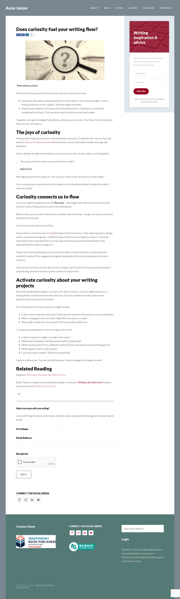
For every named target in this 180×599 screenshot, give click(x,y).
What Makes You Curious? (43, 386)
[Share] (27, 34)
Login (125, 539)
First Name (22, 429)
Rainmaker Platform (45, 585)
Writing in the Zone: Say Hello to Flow (46, 374)
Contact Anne (25, 526)
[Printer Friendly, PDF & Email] (19, 394)
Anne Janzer (17, 8)
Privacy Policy (22, 587)
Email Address (24, 437)
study (49, 233)
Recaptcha (22, 453)
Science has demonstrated (38, 142)
